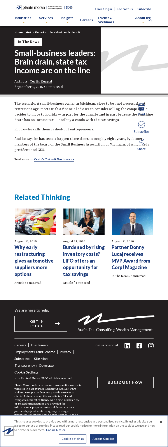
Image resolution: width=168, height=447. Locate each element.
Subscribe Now (125, 382)
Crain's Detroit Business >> (54, 159)
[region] (84, 431)
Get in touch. (37, 323)
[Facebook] (139, 346)
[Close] (161, 422)
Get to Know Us (36, 32)
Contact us (125, 9)
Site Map (41, 358)
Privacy (65, 352)
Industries (23, 18)
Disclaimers (40, 345)
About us (142, 18)
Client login (103, 9)
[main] (84, 223)
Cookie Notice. (56, 430)
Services (46, 18)
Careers (86, 20)
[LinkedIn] (127, 346)
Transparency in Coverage (34, 365)
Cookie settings (26, 372)
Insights (67, 18)
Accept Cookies (104, 438)
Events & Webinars (106, 20)
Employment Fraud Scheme (34, 352)
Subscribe (144, 9)
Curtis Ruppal (41, 82)
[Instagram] (151, 346)
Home (18, 32)
